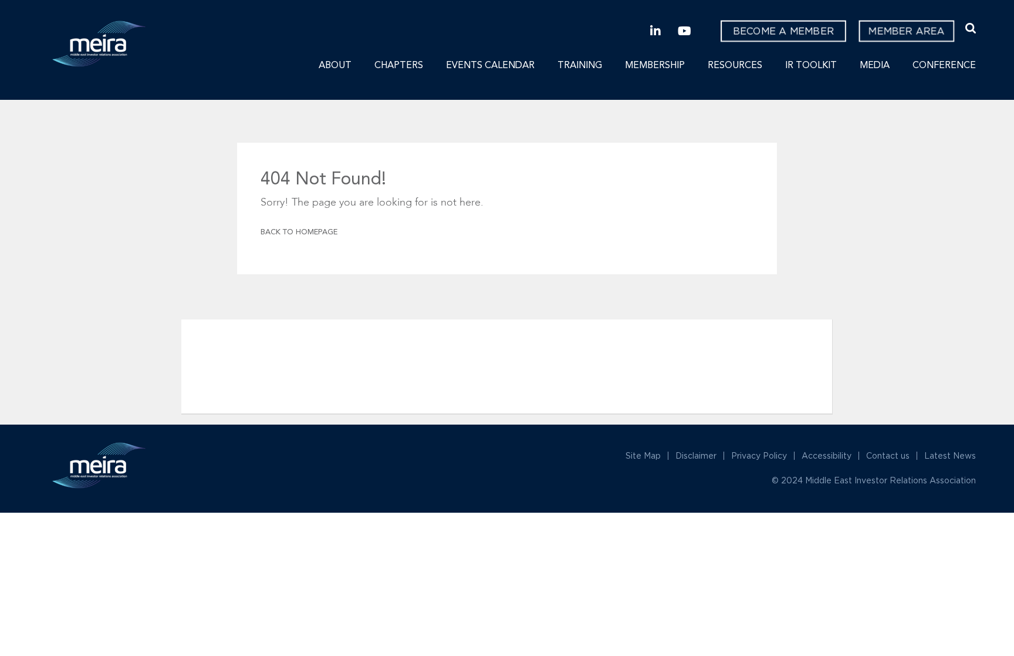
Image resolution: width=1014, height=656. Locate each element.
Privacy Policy (759, 455)
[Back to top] (962, 569)
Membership (655, 65)
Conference (944, 65)
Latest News (950, 455)
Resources (735, 65)
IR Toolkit (811, 65)
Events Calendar (490, 65)
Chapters (398, 65)
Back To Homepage (299, 232)
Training (579, 65)
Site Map (643, 455)
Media (875, 65)
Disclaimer (695, 455)
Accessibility (826, 455)
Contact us (888, 455)
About (335, 65)
